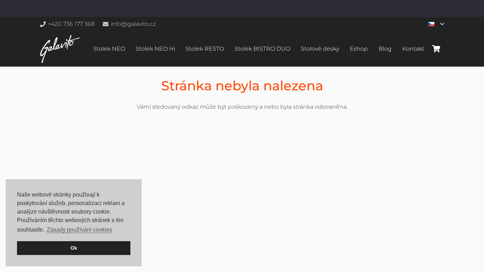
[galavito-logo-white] (60, 49)
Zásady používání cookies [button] (79, 230)
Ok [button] (74, 248)
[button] (436, 24)
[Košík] (436, 49)
